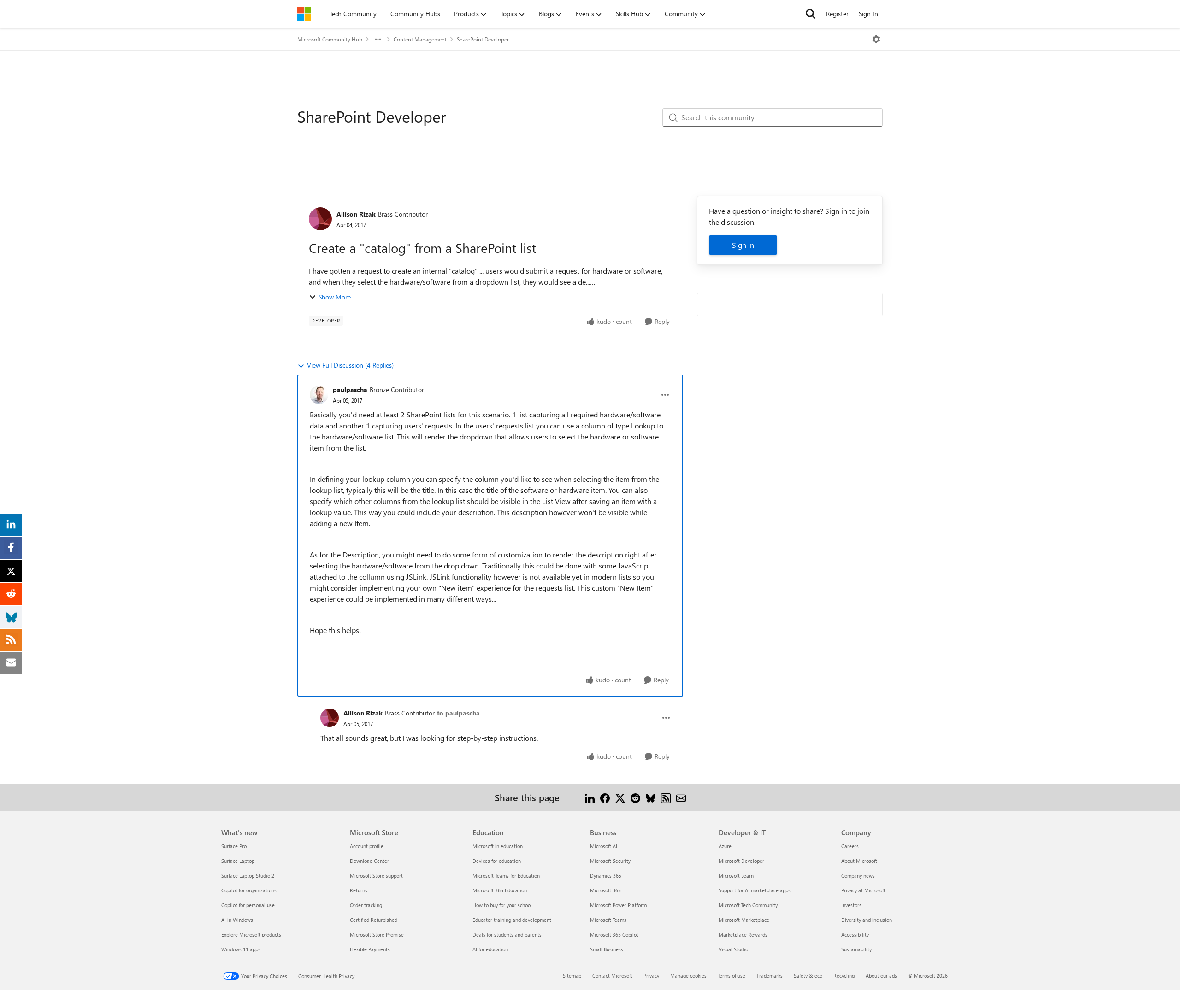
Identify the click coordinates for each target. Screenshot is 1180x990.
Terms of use (731, 975)
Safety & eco (808, 975)
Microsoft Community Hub (329, 39)
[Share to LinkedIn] (590, 797)
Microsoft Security (610, 860)
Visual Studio (733, 949)
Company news (858, 875)
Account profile (367, 846)
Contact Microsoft (612, 975)
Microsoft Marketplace (744, 919)
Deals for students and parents (507, 934)
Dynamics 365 (605, 875)
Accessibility (855, 934)
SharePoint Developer (483, 39)
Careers (850, 846)
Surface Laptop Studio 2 (247, 875)
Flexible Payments (370, 949)
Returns (358, 890)
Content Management (420, 39)
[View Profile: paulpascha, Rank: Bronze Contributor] (319, 395)
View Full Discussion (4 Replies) (350, 365)
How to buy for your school (502, 905)
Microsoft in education (497, 846)
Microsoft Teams (608, 919)
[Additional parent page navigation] (378, 39)
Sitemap (572, 975)
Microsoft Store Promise (377, 934)
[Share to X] (620, 797)
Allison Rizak (356, 214)
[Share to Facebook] (605, 797)
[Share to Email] (681, 797)
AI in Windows (237, 919)
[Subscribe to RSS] (666, 797)
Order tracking (366, 905)
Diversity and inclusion (866, 919)
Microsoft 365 (605, 890)
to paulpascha (458, 713)
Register (837, 13)
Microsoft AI (603, 846)
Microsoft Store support (376, 875)
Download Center (369, 860)
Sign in (743, 245)
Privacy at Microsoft (863, 890)
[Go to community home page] (304, 14)
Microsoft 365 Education (499, 890)
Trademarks (769, 975)
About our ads (881, 975)
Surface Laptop (237, 860)
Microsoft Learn (736, 875)
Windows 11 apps (240, 949)
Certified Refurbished (373, 919)
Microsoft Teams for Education (506, 875)
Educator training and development (511, 919)
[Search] (810, 13)
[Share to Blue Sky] (650, 797)
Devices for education (496, 860)
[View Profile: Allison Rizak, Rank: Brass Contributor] (320, 218)
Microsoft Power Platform (618, 905)
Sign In (868, 13)
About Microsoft (859, 860)
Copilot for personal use (248, 905)
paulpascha (350, 389)
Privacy (651, 975)
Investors (851, 905)
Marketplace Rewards (743, 934)
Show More (335, 297)
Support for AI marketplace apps (755, 890)
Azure (725, 846)
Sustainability (856, 949)
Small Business (606, 949)
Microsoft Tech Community (748, 905)
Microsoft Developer (741, 860)
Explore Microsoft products (251, 934)
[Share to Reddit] (635, 797)
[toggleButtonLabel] (876, 39)
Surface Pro (234, 846)
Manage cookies (688, 975)
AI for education (490, 949)
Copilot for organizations (249, 890)
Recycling (844, 975)
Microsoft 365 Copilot (614, 934)
